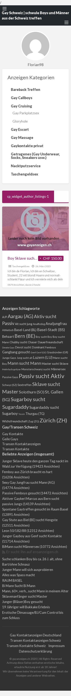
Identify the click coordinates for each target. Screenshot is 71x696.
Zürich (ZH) (53, 420)
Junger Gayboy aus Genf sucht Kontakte (32, 536)
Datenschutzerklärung (35, 651)
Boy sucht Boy (44, 336)
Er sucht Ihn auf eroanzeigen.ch (32, 551)
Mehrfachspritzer (11, 369)
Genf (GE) (41, 352)
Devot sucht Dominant (30, 347)
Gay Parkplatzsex (25, 113)
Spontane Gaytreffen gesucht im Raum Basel (35, 509)
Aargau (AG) (20, 316)
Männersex (58, 369)
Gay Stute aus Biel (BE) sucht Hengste (30, 520)
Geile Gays (10, 439)
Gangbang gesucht (16, 352)
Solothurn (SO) (31, 392)
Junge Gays (9, 357)
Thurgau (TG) (35, 413)
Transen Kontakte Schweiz (26, 646)
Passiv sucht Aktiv (41, 375)
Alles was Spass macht (18, 575)
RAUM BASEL (12, 580)
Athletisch (8, 330)
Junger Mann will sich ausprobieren (27, 570)
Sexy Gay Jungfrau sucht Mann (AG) (28, 482)
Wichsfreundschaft (15, 421)
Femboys (50, 347)
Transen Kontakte (15, 449)
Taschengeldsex (20, 266)
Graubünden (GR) (57, 352)
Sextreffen (25, 385)
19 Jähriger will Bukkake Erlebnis (26, 607)
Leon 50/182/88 (14, 531)
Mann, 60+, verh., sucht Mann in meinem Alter (35, 591)
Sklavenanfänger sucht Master (24, 596)
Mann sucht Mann (24, 363)
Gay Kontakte (12, 434)
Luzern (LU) (42, 357)
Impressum (56, 646)
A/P (4, 317)
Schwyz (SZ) (9, 385)
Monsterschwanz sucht (35, 369)
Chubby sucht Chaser (23, 342)
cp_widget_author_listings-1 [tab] (28, 196)
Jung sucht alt (24, 357)
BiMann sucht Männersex (20, 547)
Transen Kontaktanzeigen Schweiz (35, 640)
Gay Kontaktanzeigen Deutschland (35, 635)
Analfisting (39, 324)
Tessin (21, 414)
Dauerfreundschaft (50, 342)
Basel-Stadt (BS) (51, 329)
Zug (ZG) (33, 421)
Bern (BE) (25, 336)
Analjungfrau (56, 323)
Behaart (8, 336)
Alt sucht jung (23, 324)
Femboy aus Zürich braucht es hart (27, 472)
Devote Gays (8, 347)
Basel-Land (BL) (25, 330)
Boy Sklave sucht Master (28, 258)
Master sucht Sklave (55, 363)
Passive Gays (10, 377)
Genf (33, 352)
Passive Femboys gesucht (21, 493)
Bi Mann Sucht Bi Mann (18, 586)
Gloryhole (20, 121)
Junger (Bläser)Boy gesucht (22, 602)
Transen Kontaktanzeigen (21, 444)
